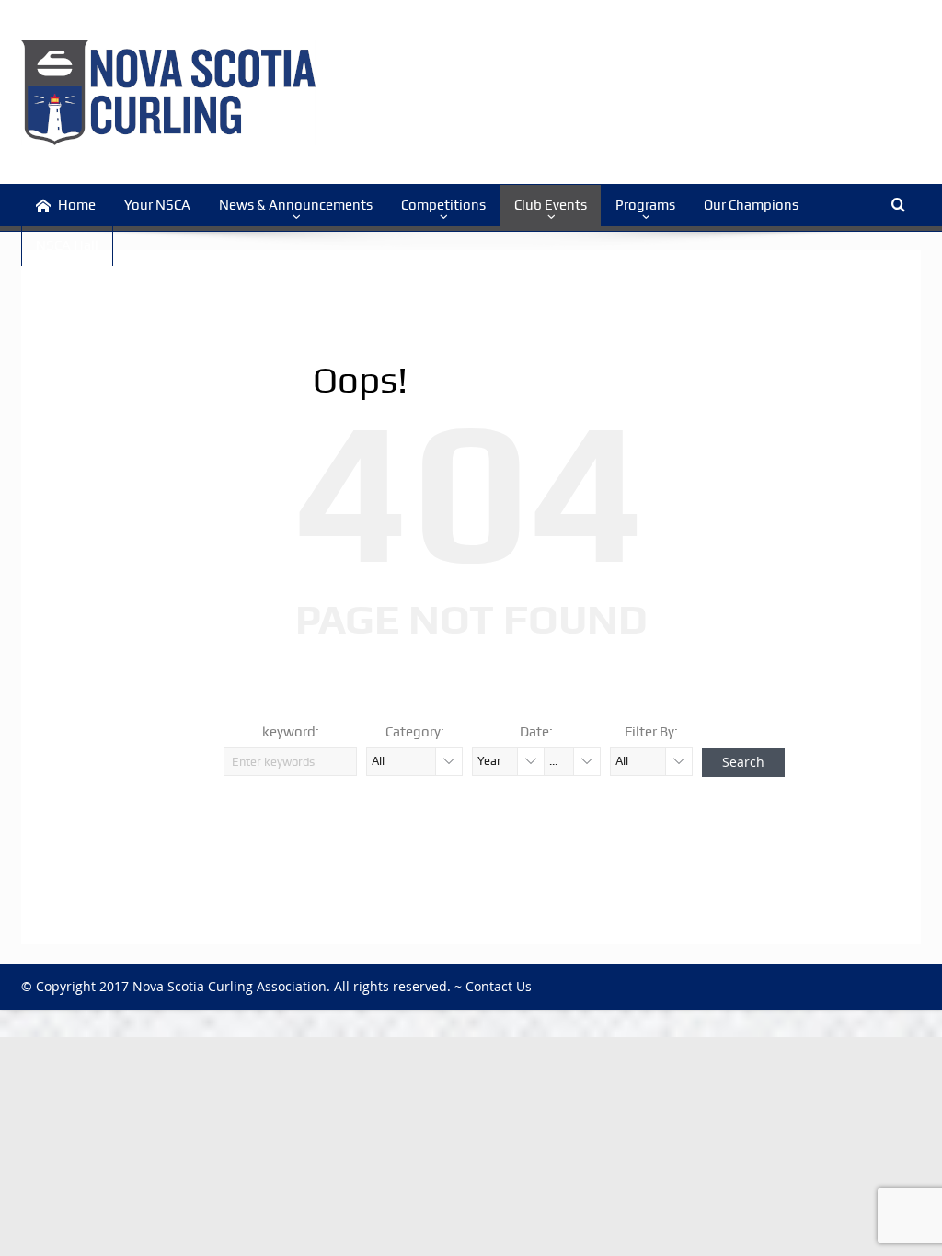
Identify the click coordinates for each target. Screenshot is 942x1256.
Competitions (443, 205)
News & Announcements (296, 205)
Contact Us (498, 986)
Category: (414, 732)
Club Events (550, 205)
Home (77, 205)
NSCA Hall (67, 245)
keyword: (290, 732)
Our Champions (751, 205)
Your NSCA (157, 205)
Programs (645, 205)
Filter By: (651, 732)
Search (743, 762)
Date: (536, 732)
